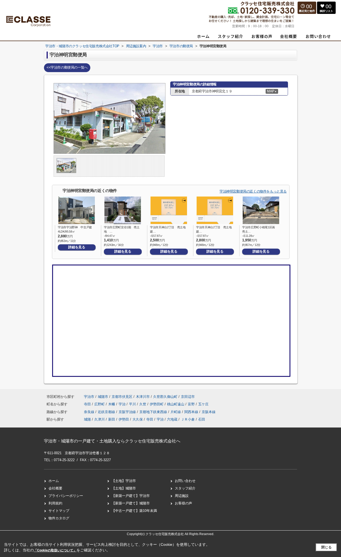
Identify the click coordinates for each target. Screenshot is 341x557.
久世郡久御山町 (165, 397)
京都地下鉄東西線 (153, 412)
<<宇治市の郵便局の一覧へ (67, 67)
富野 (192, 404)
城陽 (87, 419)
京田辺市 (188, 397)
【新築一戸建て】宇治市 (131, 496)
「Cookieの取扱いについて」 (55, 550)
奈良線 (89, 412)
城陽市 (103, 397)
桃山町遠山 (176, 404)
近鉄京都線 (107, 412)
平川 (133, 404)
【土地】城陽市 (124, 488)
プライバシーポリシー (65, 496)
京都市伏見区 (122, 397)
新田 (111, 419)
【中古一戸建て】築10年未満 (134, 511)
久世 (143, 404)
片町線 (176, 412)
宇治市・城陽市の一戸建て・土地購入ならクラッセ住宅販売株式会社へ (112, 441)
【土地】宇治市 (124, 481)
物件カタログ (58, 518)
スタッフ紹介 (185, 488)
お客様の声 (183, 503)
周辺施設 (182, 496)
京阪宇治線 (128, 412)
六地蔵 (172, 419)
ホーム (53, 481)
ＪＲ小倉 (188, 419)
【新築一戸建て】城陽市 (131, 503)
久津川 (99, 419)
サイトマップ (58, 511)
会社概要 (55, 488)
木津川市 (143, 397)
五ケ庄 (203, 404)
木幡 (112, 404)
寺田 (88, 404)
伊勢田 (124, 419)
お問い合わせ (185, 481)
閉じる (326, 547)
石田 (201, 419)
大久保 (137, 419)
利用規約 (55, 503)
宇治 (123, 404)
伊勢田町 (157, 404)
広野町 (100, 404)
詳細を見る (76, 247)
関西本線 (191, 412)
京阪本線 (209, 412)
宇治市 (89, 397)
